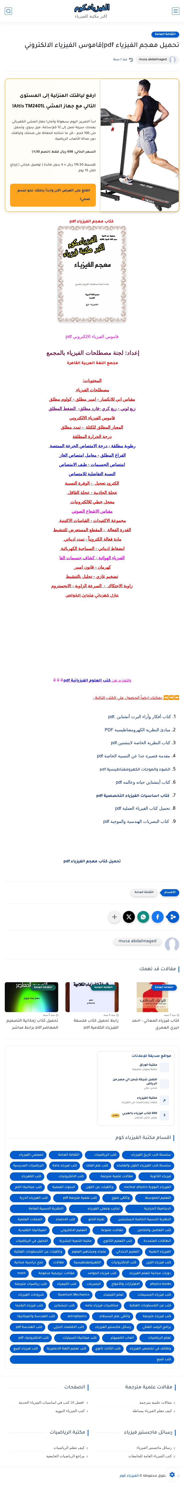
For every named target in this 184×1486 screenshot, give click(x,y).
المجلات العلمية (30, 1219)
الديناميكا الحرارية (157, 1209)
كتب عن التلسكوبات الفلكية (150, 1306)
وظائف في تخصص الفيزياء (150, 1349)
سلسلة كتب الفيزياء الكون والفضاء (144, 1166)
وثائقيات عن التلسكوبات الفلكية (38, 1252)
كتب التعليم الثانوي (117, 1241)
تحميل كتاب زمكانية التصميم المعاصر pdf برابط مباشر (32, 1024)
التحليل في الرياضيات (32, 1241)
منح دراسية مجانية (28, 1262)
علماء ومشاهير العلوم (89, 1252)
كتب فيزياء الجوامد (102, 1273)
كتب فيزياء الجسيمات (154, 1295)
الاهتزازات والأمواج (125, 1284)
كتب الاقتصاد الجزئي (68, 1327)
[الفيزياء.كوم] (92, 11)
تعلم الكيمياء (114, 1295)
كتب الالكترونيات (71, 1176)
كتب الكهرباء (31, 1176)
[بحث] (8, 11)
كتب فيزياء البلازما (29, 1306)
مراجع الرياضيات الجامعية (65, 1456)
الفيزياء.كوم (129, 1476)
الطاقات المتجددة (157, 1241)
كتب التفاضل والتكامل (154, 1230)
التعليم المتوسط (158, 1198)
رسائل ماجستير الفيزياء (113, 1327)
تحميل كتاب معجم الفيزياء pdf (92, 861)
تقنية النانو (96, 1219)
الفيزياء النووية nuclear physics (147, 1187)
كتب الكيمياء (66, 1284)
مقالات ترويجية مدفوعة (57, 1273)
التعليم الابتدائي (127, 1252)
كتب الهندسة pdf (29, 1327)
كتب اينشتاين (64, 1306)
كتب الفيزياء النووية (70, 1411)
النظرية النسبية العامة (46, 1209)
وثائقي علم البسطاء (114, 1316)
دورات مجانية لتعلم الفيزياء (150, 1273)
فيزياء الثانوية (160, 1176)
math (21, 1273)
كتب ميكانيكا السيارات (80, 1338)
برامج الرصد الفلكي (156, 1327)
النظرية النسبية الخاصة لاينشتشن (144, 1219)
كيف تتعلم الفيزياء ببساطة (152, 1411)
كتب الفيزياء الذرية (34, 1198)
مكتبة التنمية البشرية (75, 1241)
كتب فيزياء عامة (64, 1166)
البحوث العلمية (63, 1187)
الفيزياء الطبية (160, 1252)
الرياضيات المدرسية (28, 1166)
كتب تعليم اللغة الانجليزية (66, 1349)
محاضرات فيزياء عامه (101, 1306)
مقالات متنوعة (112, 1230)
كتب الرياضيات (105, 1155)
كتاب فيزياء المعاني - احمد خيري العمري (155, 1024)
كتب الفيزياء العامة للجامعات (150, 1456)
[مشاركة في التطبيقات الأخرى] (115, 917)
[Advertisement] (92, 647)
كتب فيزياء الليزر (158, 1262)
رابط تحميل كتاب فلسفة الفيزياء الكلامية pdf (96, 1024)
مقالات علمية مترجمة (117, 1176)
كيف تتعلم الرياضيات (69, 1448)
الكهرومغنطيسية (87, 1262)
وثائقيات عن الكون (100, 1187)
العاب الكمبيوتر (122, 1338)
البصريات (94, 1284)
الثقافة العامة (165, 34)
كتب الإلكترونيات (123, 1262)
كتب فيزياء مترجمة (157, 1316)
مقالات (58, 1262)
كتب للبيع (164, 1359)
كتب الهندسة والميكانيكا (36, 1316)
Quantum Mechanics (73, 1295)
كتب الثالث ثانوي (108, 1349)
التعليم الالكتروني (74, 1230)
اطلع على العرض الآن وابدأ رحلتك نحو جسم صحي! (53, 195)
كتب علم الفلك (97, 1166)
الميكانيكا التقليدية (32, 1230)
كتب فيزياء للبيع (25, 1349)
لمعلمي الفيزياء (31, 1155)
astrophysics (77, 1316)
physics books (160, 1284)
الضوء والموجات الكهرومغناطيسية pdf (135, 770)
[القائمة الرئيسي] (175, 11)
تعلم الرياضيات (159, 1338)
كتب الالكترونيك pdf (33, 1338)
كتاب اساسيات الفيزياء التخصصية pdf (132, 796)
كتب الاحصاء (65, 1219)
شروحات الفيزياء (31, 1295)
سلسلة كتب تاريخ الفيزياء (151, 1155)
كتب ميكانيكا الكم (28, 1187)
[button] (158, 917)
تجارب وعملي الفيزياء (104, 1209)
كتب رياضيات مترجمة (31, 1284)
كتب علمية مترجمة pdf (80, 1198)
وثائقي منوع (121, 1198)
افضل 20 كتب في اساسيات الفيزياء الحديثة (52, 1402)
